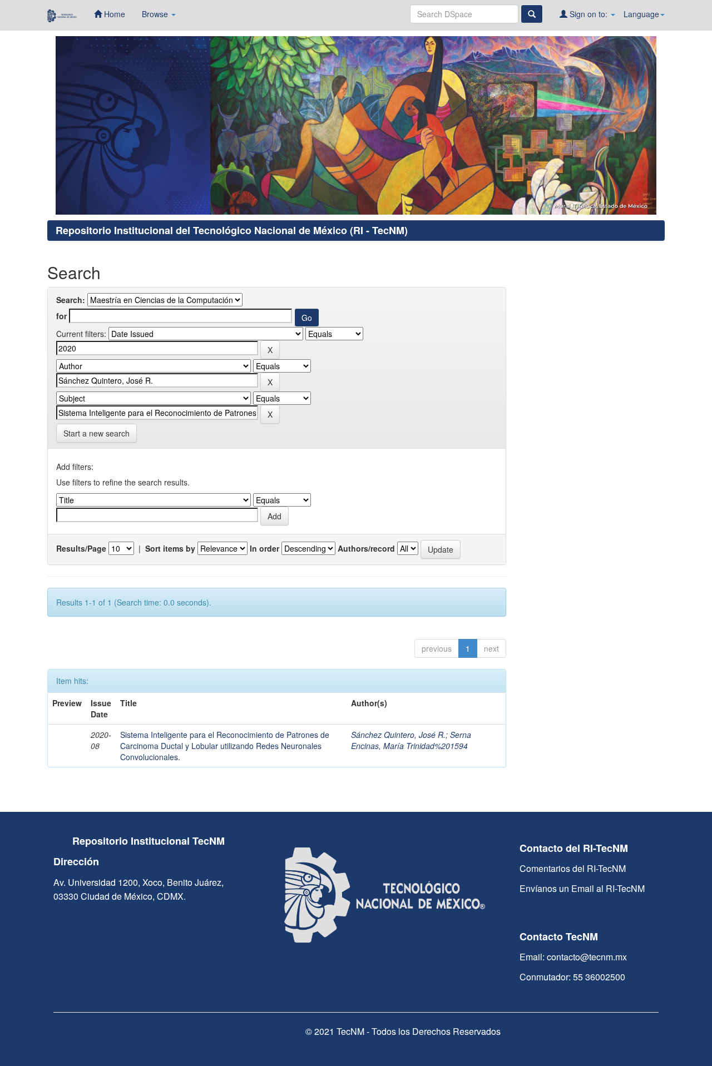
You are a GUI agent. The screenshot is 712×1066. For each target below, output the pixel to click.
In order (264, 548)
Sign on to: (588, 13)
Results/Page (81, 548)
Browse (156, 13)
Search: (70, 299)
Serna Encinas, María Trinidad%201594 (411, 740)
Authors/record (366, 548)
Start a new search (96, 433)
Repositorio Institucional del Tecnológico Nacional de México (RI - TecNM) (232, 230)
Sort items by (170, 548)
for (61, 315)
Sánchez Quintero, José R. (398, 734)
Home (113, 13)
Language (641, 13)
